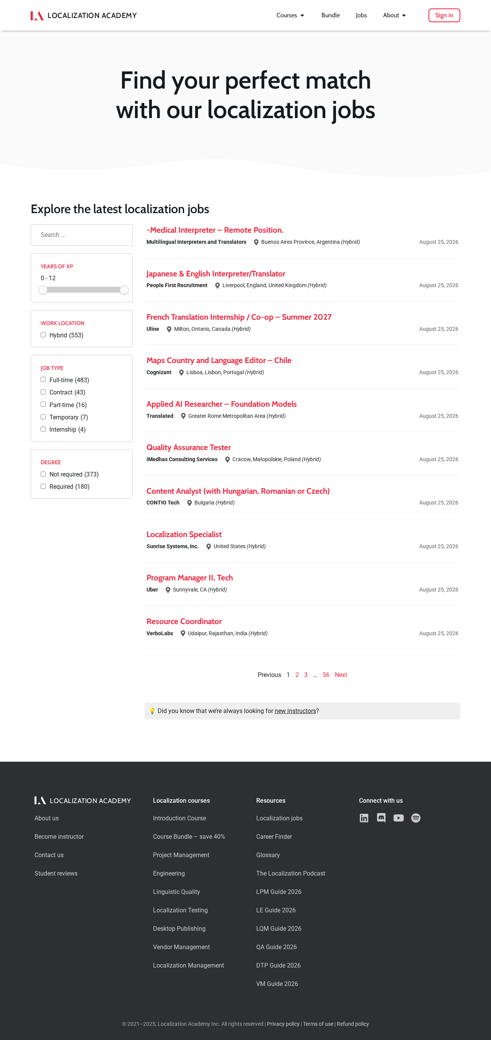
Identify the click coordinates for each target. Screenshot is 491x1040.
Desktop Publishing (179, 928)
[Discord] (381, 818)
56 (326, 675)
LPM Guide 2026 (279, 891)
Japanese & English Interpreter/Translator (216, 273)
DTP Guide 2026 (278, 965)
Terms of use (318, 1024)
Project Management (181, 855)
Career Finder (274, 836)
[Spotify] (415, 818)
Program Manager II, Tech (190, 577)
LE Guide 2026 (276, 910)
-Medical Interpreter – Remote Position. (215, 230)
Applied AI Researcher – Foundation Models (222, 404)
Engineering (169, 873)
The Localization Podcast (290, 873)
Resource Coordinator (184, 621)
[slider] (43, 289)
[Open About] (404, 15)
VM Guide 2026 (277, 983)
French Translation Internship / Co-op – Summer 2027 (239, 317)
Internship (67, 430)
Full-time (69, 380)
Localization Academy (92, 15)
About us (47, 818)
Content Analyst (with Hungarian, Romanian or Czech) (238, 491)
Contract (67, 392)
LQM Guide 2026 (279, 928)
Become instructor (59, 836)
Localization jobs (279, 818)
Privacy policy (283, 1024)
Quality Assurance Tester (189, 447)
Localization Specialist (184, 534)
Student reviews (56, 873)
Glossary (268, 855)
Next (341, 675)
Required (69, 487)
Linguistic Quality (176, 891)
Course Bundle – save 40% (189, 836)
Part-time (68, 405)
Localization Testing (180, 910)
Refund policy (353, 1024)
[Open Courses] (302, 15)
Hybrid (66, 335)
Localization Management (188, 965)
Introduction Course (179, 818)
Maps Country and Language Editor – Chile (219, 360)
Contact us (49, 855)
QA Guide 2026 (276, 947)
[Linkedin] (364, 818)
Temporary (68, 417)
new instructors (295, 711)
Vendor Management (181, 947)
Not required (74, 475)
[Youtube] (398, 818)
